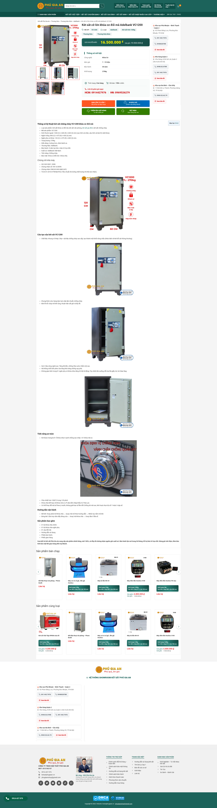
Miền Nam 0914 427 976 (120, 6)
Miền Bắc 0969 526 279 (133, 6)
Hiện (176, 123)
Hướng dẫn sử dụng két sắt (118, 771)
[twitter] (47, 783)
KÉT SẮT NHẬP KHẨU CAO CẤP (140, 14)
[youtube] (53, 783)
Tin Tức (162, 769)
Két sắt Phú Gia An (44, 21)
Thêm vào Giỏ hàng (98, 111)
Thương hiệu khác (66, 21)
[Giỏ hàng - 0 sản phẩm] (178, 6)
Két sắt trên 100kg (128, 30)
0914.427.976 (17, 798)
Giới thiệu (137, 770)
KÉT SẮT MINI (121, 14)
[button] (179, 572)
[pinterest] (59, 783)
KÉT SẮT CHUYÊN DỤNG (90, 14)
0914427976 (99, 92)
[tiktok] (65, 783)
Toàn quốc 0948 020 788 (146, 6)
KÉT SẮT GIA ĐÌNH (107, 14)
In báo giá (133, 103)
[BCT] (101, 798)
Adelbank (77, 21)
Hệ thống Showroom (158, 6)
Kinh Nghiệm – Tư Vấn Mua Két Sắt (169, 762)
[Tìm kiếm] (101, 6)
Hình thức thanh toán (116, 777)
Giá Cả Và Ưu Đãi (166, 766)
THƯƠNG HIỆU (158, 14)
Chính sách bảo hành (116, 774)
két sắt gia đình (87, 128)
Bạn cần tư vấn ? (98, 103)
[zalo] (71, 783)
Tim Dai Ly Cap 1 (140, 765)
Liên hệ (136, 773)
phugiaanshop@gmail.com (51, 777)
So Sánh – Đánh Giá (167, 772)
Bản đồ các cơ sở (140, 768)
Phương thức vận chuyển (117, 780)
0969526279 (122, 92)
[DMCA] (117, 798)
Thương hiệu (55, 21)
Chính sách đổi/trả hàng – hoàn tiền (118, 762)
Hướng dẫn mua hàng (116, 783)
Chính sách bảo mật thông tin (118, 767)
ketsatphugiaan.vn (48, 775)
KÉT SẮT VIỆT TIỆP (72, 14)
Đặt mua (133, 111)
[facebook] (40, 783)
